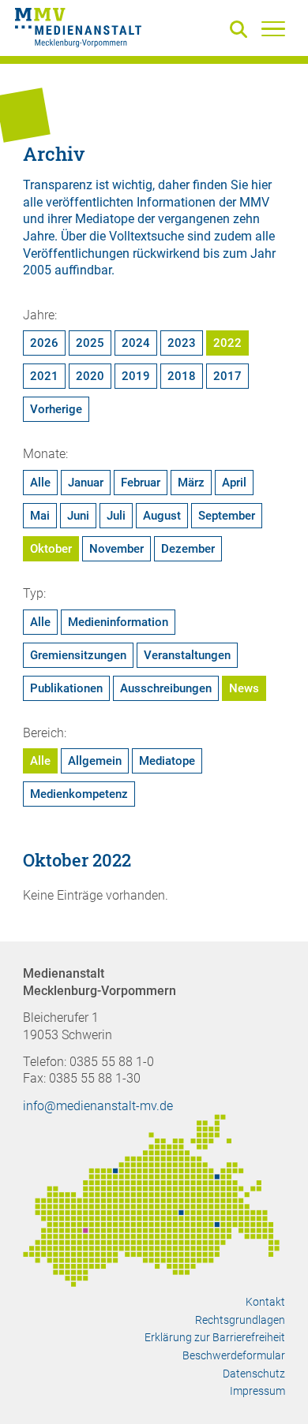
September (226, 516)
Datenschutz (254, 1373)
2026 (44, 343)
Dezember (188, 549)
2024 (136, 343)
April (234, 482)
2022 (227, 343)
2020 (90, 376)
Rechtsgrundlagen (240, 1320)
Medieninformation (118, 622)
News (244, 688)
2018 (181, 376)
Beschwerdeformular (233, 1355)
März (191, 482)
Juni (78, 516)
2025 (90, 343)
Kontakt (265, 1301)
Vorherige (56, 409)
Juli (116, 516)
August (162, 516)
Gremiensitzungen (78, 655)
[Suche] (242, 30)
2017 (227, 376)
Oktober (51, 549)
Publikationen (66, 688)
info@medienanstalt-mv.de (98, 1105)
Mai (40, 516)
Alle (40, 482)
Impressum (257, 1391)
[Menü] (273, 28)
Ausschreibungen (166, 688)
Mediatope (167, 761)
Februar (140, 482)
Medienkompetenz (79, 794)
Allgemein (95, 761)
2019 (136, 376)
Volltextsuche (146, 236)
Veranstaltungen (187, 655)
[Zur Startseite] (78, 30)
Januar (85, 482)
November (116, 549)
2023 (181, 343)
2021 (44, 376)
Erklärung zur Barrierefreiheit (215, 1337)
